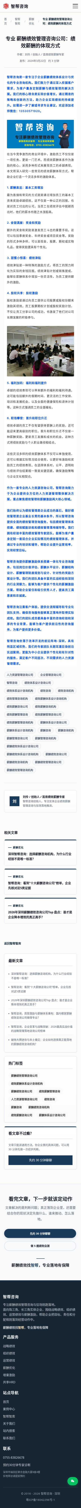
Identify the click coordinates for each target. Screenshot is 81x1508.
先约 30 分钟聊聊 (40, 1160)
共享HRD (9, 1382)
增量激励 (9, 1375)
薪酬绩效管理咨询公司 (48, 762)
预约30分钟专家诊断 (17, 1465)
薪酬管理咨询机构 (45, 738)
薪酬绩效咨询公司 (56, 754)
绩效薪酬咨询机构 (45, 706)
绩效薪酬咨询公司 (17, 706)
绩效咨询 (45, 690)
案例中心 (9, 1409)
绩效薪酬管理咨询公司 (48, 714)
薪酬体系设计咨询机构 (20, 730)
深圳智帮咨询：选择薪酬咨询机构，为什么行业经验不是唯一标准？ (41, 976)
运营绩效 (9, 1360)
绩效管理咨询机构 (17, 698)
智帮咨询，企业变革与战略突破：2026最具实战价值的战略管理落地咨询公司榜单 (42, 1029)
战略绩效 (9, 1346)
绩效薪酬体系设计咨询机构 (51, 698)
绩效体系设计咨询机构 (20, 690)
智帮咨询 (12, 682)
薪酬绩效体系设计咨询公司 (22, 746)
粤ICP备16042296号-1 (40, 1500)
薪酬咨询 (45, 730)
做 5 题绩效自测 (40, 1246)
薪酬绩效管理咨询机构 (20, 770)
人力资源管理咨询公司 (20, 675)
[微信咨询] (72, 1481)
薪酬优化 (31, 21)
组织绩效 (9, 1353)
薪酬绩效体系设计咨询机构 (22, 754)
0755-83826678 (13, 1457)
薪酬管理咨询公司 (17, 738)
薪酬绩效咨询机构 (17, 762)
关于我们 (9, 1423)
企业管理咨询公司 (50, 675)
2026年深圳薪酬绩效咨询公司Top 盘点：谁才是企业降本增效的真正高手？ (42, 1002)
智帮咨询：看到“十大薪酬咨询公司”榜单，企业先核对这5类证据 (41, 989)
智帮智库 (17, 21)
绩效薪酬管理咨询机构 (20, 722)
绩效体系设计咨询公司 (37, 682)
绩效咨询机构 (66, 690)
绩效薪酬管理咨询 (17, 714)
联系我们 (9, 1438)
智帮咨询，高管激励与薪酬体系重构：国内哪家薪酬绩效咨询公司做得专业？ (41, 1015)
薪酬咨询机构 (66, 730)
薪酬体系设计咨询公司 (53, 722)
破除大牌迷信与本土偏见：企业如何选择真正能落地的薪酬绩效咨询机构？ (41, 1042)
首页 (5, 21)
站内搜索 (9, 1431)
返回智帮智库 (12, 943)
